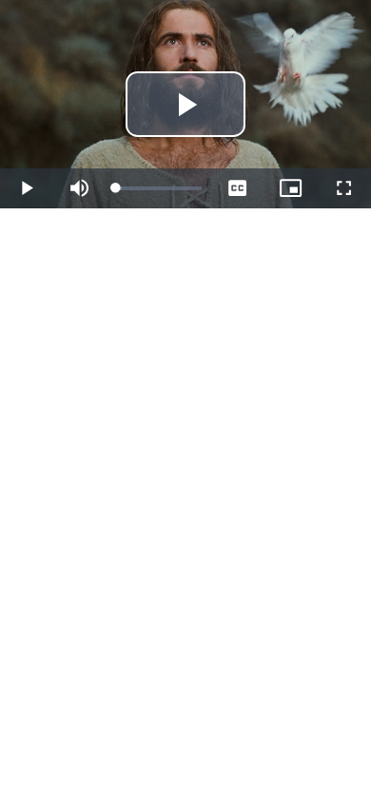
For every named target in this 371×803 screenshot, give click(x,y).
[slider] (159, 188)
